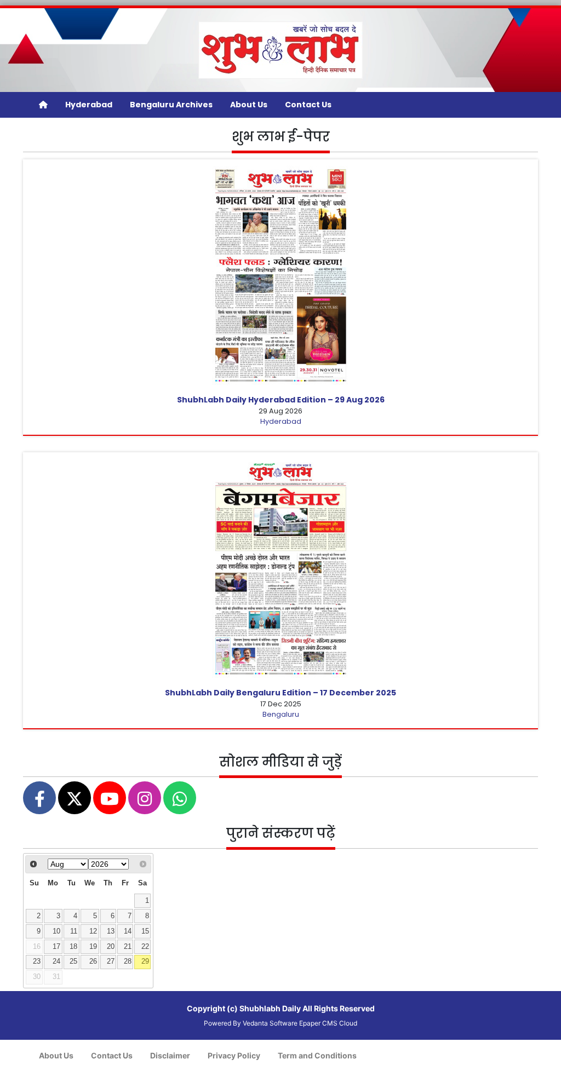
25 (73, 961)
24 (56, 961)
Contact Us (308, 104)
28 (127, 961)
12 (93, 931)
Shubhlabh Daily (270, 1008)
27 (111, 961)
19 (93, 947)
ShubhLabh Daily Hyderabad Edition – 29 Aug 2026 (281, 399)
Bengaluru (280, 714)
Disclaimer (170, 1055)
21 (127, 947)
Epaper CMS (318, 1023)
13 (111, 931)
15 (145, 931)
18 (73, 947)
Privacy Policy (234, 1055)
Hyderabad (88, 104)
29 (145, 961)
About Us (248, 104)
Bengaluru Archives (171, 104)
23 (37, 961)
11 (73, 931)
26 (93, 961)
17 (56, 947)
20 (111, 947)
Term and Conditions (317, 1055)
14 (127, 931)
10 (56, 931)
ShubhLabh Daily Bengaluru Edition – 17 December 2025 (280, 692)
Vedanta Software (270, 1023)
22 (145, 947)
